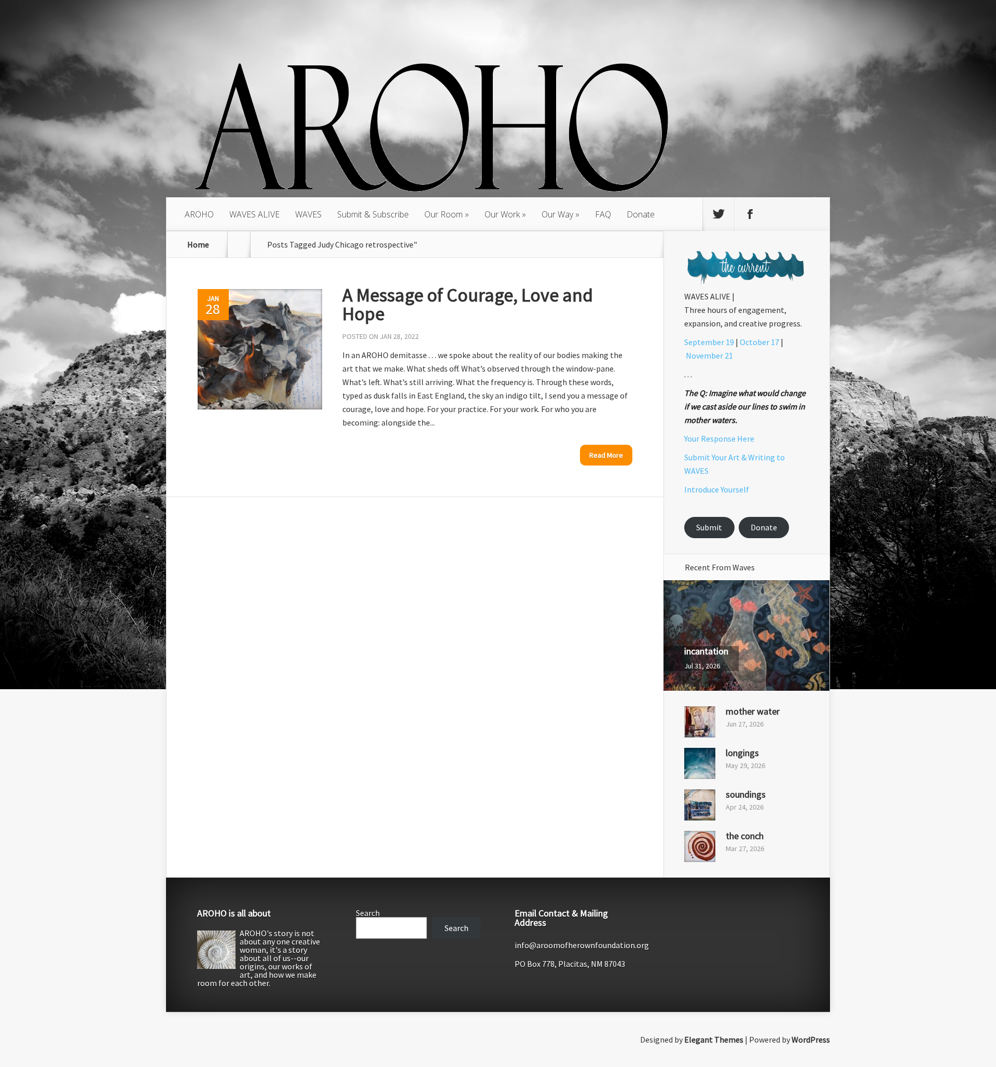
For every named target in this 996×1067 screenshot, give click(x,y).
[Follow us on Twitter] (718, 214)
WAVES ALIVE (254, 214)
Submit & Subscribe (373, 214)
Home (198, 244)
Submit (709, 527)
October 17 (759, 342)
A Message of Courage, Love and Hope (467, 304)
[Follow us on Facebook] (750, 214)
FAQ (603, 214)
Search (368, 913)
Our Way (557, 214)
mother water (753, 711)
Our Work (502, 214)
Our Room (443, 214)
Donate (641, 214)
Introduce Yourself (716, 489)
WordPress (811, 1039)
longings (742, 753)
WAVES (308, 214)
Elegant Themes (713, 1039)
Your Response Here (719, 438)
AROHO (199, 214)
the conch (745, 836)
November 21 (709, 355)
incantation (706, 651)
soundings (746, 794)
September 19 (709, 342)
